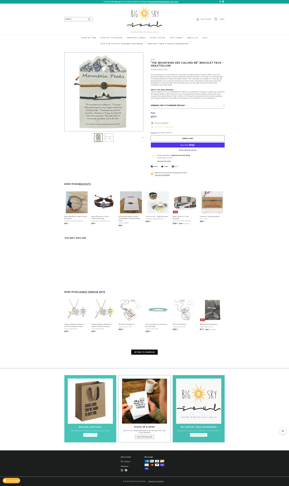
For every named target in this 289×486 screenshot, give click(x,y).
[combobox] (78, 19)
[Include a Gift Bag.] (90, 401)
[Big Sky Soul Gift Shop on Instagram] (122, 470)
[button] (283, 431)
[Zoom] (103, 91)
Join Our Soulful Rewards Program (121, 43)
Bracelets (84, 184)
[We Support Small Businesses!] (198, 401)
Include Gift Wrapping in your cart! (163, 2)
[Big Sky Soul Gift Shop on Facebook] (126, 470)
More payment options (188, 150)
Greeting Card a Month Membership (168, 43)
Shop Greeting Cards (144, 437)
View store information (164, 161)
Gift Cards (176, 38)
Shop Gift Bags (90, 435)
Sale (205, 38)
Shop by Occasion (111, 38)
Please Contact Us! (199, 435)
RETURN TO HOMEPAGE (144, 352)
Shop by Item (89, 38)
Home (152, 59)
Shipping (154, 133)
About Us (192, 38)
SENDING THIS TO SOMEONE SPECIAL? (168, 105)
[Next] (141, 137)
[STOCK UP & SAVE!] (144, 401)
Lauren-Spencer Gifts (159, 69)
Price (153, 113)
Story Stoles (157, 38)
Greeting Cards (136, 38)
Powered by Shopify (156, 481)
